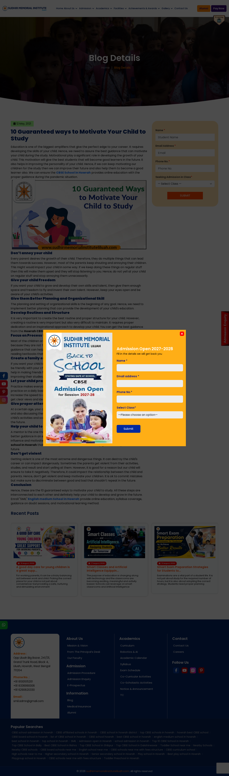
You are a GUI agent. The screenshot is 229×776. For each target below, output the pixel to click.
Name (122, 361)
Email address (128, 376)
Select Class (126, 407)
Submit (128, 429)
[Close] (182, 334)
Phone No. (124, 392)
